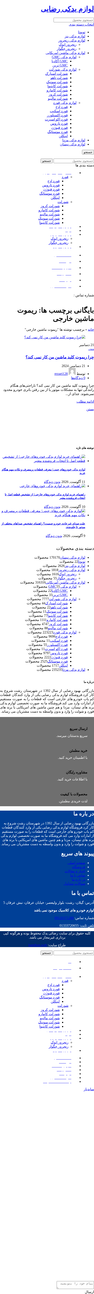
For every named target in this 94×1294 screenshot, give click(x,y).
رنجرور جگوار (67, 49)
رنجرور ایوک (68, 44)
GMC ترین (60, 65)
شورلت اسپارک (56, 73)
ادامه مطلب (85, 401)
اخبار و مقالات (75, 871)
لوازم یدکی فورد (65, 103)
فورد (65, 177)
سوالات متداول (74, 883)
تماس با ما (77, 875)
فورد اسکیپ (59, 111)
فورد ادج (62, 107)
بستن (90, 409)
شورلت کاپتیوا (57, 86)
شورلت (62, 202)
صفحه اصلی (76, 863)
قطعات (91, 349)
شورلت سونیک (57, 82)
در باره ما (78, 879)
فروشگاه (78, 867)
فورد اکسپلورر (57, 115)
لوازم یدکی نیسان (72, 144)
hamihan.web (37, 945)
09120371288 (63, 295)
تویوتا (81, 32)
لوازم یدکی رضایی (67, 9)
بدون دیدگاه (52, 482)
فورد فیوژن (59, 127)
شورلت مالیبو (58, 98)
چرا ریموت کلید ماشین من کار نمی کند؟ (60, 357)
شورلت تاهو (59, 78)
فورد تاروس (59, 123)
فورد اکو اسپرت (56, 119)
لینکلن (63, 136)
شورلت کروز (58, 94)
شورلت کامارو (57, 90)
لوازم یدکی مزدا (73, 140)
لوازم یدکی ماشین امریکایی (65, 53)
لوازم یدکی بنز (75, 36)
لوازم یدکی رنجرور (71, 40)
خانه (91, 329)
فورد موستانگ (57, 132)
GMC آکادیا (60, 61)
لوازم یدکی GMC (64, 57)
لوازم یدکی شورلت (63, 69)
